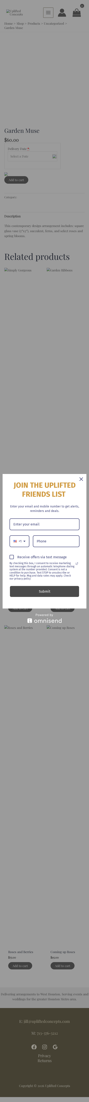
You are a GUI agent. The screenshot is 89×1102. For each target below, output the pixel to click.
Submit (44, 591)
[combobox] (19, 541)
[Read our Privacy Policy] (76, 563)
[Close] (81, 479)
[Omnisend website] (44, 618)
